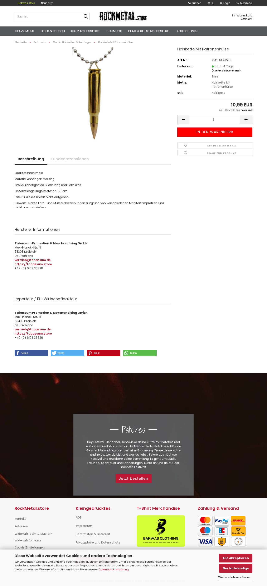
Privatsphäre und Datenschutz (98, 542)
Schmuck (114, 31)
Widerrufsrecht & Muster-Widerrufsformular (33, 537)
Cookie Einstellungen (30, 547)
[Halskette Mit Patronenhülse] (92, 94)
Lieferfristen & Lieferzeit (93, 534)
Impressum (84, 526)
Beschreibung (31, 158)
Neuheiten (47, 3)
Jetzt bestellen (133, 478)
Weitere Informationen (235, 577)
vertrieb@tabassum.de (33, 260)
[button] (210, 3)
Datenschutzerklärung (114, 569)
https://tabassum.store (33, 264)
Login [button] (226, 3)
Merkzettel (245, 3)
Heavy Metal (25, 31)
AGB (79, 517)
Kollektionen (187, 31)
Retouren (21, 526)
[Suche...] (86, 16)
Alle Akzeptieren (236, 558)
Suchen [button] (196, 3)
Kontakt (20, 519)
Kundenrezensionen (69, 158)
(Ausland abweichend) (226, 70)
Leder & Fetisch (53, 31)
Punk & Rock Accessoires (149, 31)
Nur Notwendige (236, 568)
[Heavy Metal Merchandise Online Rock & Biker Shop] (123, 16)
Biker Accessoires (85, 31)
